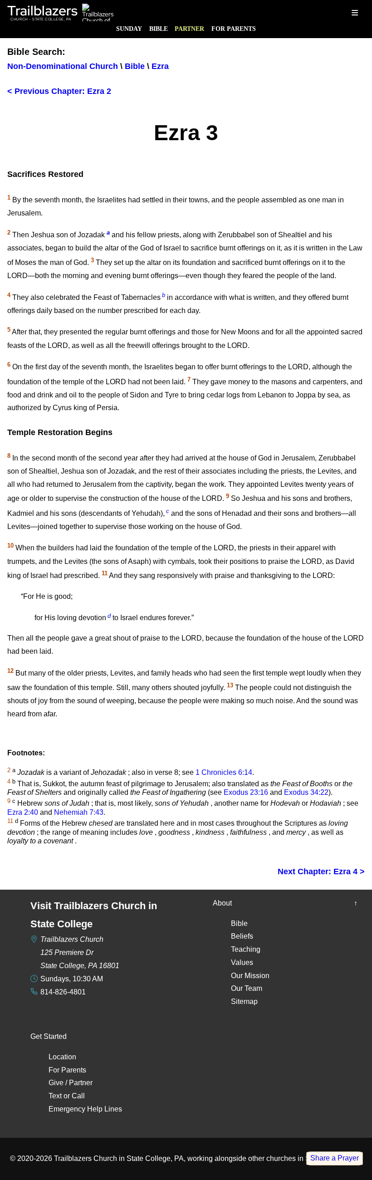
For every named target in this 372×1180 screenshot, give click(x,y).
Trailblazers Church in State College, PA (119, 1158)
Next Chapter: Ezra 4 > (321, 871)
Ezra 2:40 (22, 812)
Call (78, 1096)
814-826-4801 (63, 992)
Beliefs (242, 936)
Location (62, 1057)
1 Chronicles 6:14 (224, 772)
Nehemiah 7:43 (78, 812)
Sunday (129, 28)
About (222, 903)
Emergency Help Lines (85, 1109)
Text (55, 1096)
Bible (158, 28)
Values (242, 962)
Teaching (245, 949)
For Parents (233, 28)
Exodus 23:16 (246, 792)
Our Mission (250, 975)
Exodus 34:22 (306, 792)
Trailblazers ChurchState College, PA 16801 (79, 952)
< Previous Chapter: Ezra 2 (59, 91)
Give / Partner (71, 1083)
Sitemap (244, 1001)
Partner (189, 28)
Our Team (246, 988)
